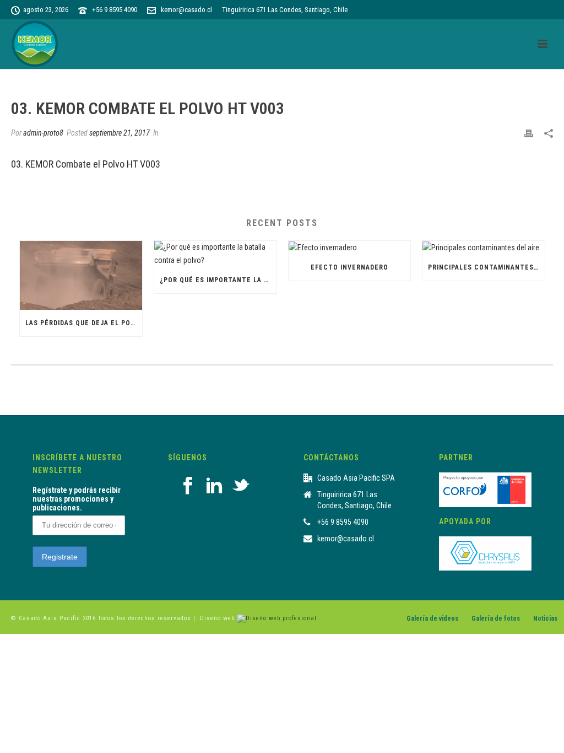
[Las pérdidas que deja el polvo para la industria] (81, 275)
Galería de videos (432, 618)
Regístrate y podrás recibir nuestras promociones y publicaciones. (76, 499)
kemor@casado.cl (186, 10)
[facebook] (188, 486)
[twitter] (241, 486)
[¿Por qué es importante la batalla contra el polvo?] (215, 253)
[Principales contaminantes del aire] (483, 247)
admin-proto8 (43, 132)
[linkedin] (214, 486)
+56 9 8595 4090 (114, 10)
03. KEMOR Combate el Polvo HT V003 (85, 164)
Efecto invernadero (349, 267)
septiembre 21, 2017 (119, 132)
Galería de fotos (495, 618)
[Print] (528, 133)
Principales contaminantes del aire (486, 267)
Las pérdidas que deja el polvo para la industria (83, 323)
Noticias (545, 618)
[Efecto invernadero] (350, 247)
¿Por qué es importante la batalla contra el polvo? (218, 280)
